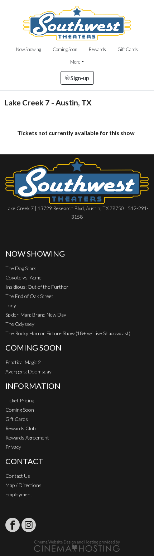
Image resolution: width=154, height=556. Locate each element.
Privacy (13, 447)
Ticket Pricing (19, 400)
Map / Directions (23, 485)
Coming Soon (65, 49)
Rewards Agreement (27, 438)
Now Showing (28, 49)
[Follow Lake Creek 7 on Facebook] (12, 525)
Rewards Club (20, 428)
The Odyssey (19, 324)
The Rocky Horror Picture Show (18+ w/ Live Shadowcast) (67, 333)
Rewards (97, 49)
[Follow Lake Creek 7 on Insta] (28, 525)
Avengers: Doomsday (28, 371)
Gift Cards (127, 49)
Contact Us (17, 476)
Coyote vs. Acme (23, 277)
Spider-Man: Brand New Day (35, 315)
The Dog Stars (21, 268)
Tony (10, 305)
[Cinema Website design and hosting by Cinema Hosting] (77, 545)
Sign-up (79, 77)
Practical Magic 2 (23, 362)
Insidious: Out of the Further (36, 287)
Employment (18, 494)
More (75, 62)
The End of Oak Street (29, 296)
